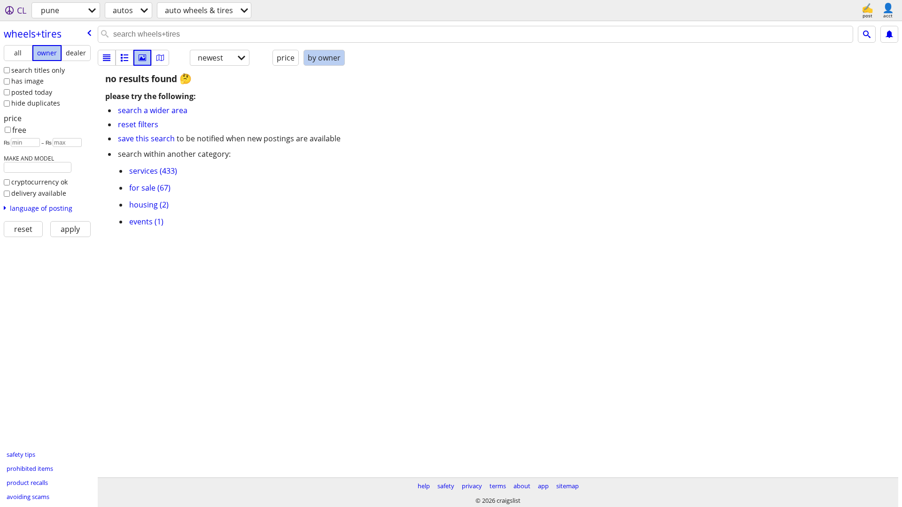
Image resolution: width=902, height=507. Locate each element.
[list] (107, 58)
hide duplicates (35, 103)
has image (27, 81)
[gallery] (142, 58)
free (19, 130)
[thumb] (124, 58)
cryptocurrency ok (39, 181)
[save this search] (889, 34)
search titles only (38, 70)
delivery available (38, 193)
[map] (160, 58)
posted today (31, 92)
